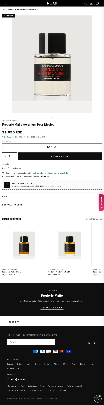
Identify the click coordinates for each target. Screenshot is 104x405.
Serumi (91, 364)
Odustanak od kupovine (56, 390)
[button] (6, 3)
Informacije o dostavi (15, 386)
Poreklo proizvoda (55, 386)
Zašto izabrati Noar (36, 386)
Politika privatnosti (74, 386)
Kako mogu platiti (36, 390)
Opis (4, 168)
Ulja (19, 368)
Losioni (47, 364)
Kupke (38, 364)
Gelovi (19, 364)
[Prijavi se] (52, 342)
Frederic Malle (10, 121)
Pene (74, 364)
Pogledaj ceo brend (51, 308)
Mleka (65, 364)
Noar (4, 9)
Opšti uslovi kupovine (16, 390)
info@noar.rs (18, 379)
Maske (57, 364)
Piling (82, 364)
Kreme (29, 364)
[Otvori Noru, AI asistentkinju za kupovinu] (98, 399)
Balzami (10, 364)
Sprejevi (10, 368)
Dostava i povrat (14, 168)
